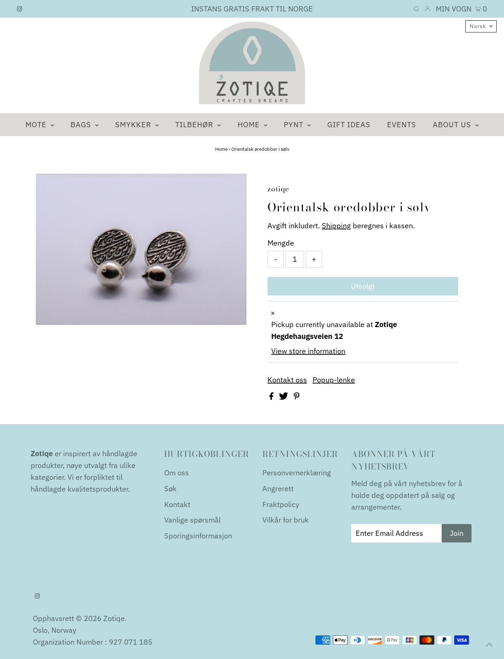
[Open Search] (416, 9)
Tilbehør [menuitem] (195, 124)
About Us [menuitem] (453, 124)
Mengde (280, 243)
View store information (308, 351)
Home (221, 149)
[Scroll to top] (489, 644)
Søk (170, 488)
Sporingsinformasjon (198, 536)
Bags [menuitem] (81, 124)
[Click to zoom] (235, 185)
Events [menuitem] (401, 124)
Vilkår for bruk (285, 520)
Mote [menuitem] (37, 124)
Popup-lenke (334, 380)
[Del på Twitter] (284, 397)
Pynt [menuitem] (294, 124)
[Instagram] (19, 9)
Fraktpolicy (280, 504)
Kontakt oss (287, 380)
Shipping (336, 225)
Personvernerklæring (296, 473)
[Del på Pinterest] (297, 397)
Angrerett (278, 488)
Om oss (176, 473)
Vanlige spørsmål (192, 520)
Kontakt (177, 504)
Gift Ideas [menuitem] (348, 124)
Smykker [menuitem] (134, 124)
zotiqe (114, 618)
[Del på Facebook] (272, 397)
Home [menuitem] (250, 124)
